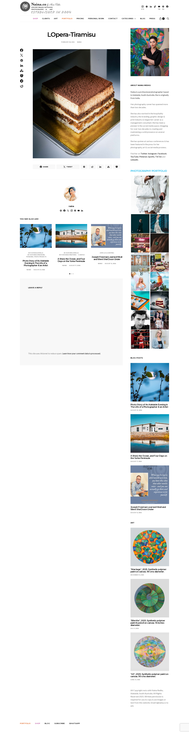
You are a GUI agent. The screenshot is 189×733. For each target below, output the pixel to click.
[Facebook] (167, 8)
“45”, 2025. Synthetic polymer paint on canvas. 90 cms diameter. (149, 675)
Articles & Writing (107, 253)
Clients (46, 18)
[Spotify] (146, 8)
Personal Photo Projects (36, 257)
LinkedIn (134, 159)
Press (152, 18)
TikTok (158, 156)
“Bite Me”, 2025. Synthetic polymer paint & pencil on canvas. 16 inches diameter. (147, 622)
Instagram (152, 153)
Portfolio (67, 18)
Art (56, 18)
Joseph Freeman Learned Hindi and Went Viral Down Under (107, 258)
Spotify (151, 156)
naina (79, 42)
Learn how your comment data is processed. (81, 353)
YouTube (134, 156)
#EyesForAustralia (35, 253)
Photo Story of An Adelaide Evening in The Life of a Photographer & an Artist (36, 263)
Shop (35, 18)
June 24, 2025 (135, 679)
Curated (81, 255)
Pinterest (143, 156)
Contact (113, 18)
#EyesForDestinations (36, 255)
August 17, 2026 (74, 265)
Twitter (144, 153)
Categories (127, 18)
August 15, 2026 (110, 263)
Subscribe (59, 723)
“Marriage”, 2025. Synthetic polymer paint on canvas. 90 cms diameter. (148, 570)
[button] (70, 274)
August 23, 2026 (39, 270)
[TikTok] (155, 8)
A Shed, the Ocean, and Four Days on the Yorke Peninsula (71, 260)
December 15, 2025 (137, 575)
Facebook (162, 153)
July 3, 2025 (134, 628)
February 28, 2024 (68, 42)
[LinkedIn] (151, 8)
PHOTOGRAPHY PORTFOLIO (148, 170)
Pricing (80, 18)
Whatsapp (74, 723)
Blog (142, 18)
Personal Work (96, 18)
